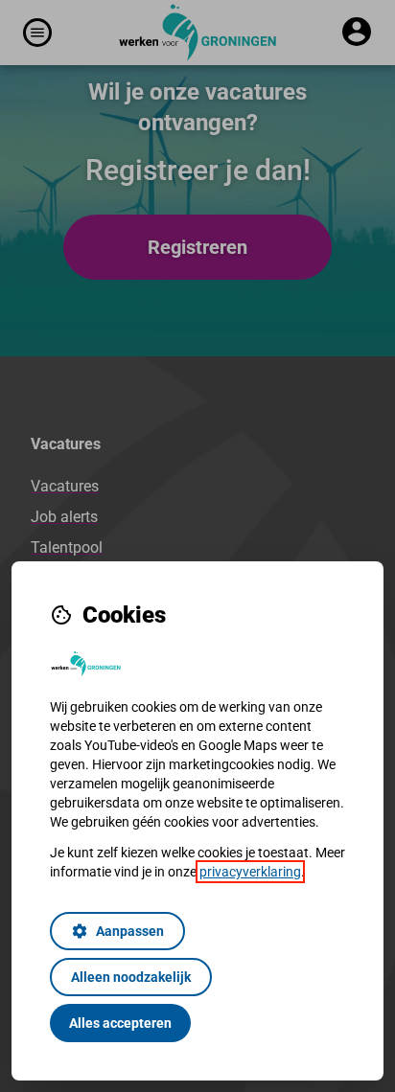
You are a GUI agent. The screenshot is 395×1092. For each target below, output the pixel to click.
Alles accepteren (120, 1023)
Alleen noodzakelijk (131, 977)
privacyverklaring (250, 871)
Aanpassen (117, 931)
